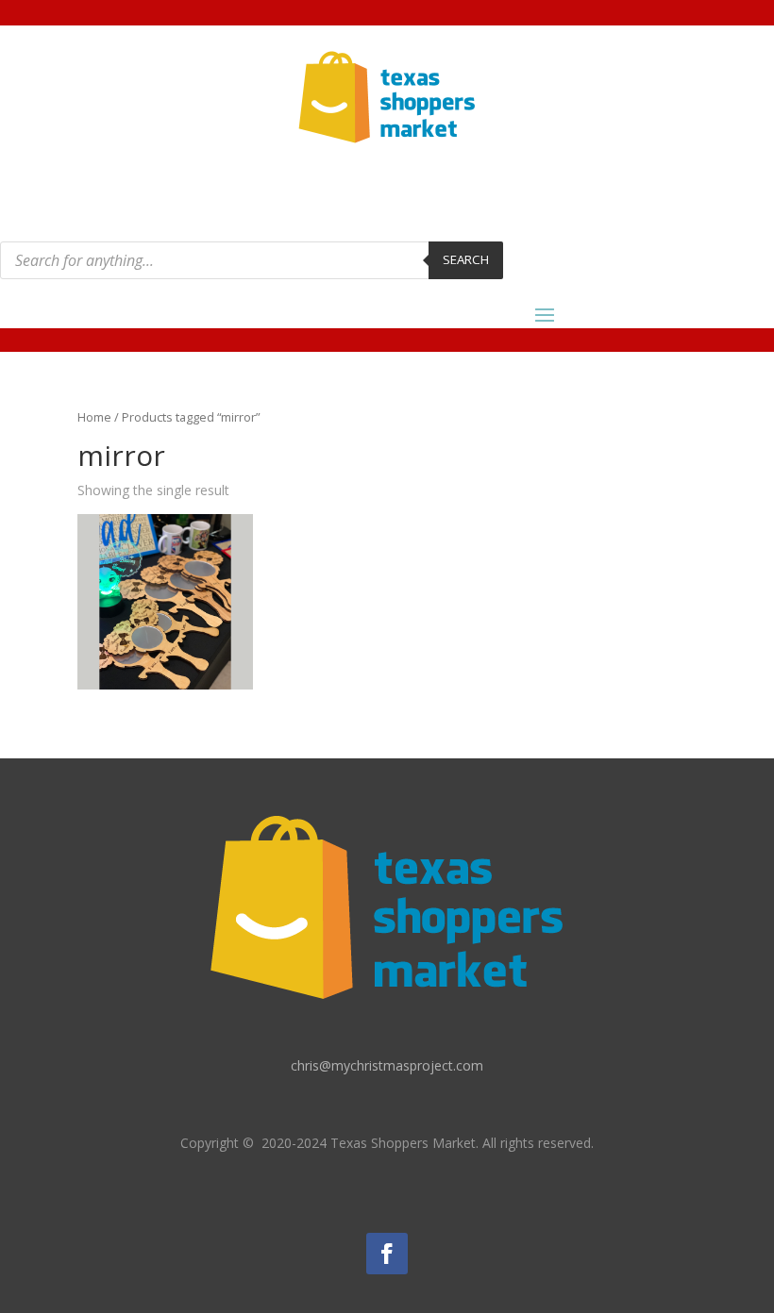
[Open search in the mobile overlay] (251, 260)
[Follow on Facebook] (387, 1253)
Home (94, 416)
